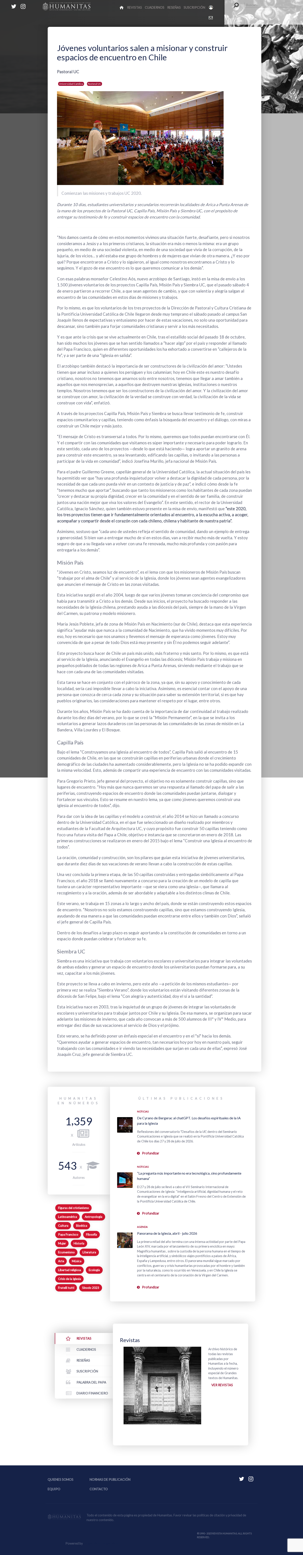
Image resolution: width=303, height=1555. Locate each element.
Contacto (99, 1489)
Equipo (54, 1489)
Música (76, 1261)
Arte (61, 1261)
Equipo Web (101, 1543)
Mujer (62, 1243)
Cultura (63, 1225)
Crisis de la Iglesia (69, 1279)
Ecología (94, 1270)
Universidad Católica (71, 83)
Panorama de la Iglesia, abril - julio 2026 (167, 1233)
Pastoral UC (94, 83)
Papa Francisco (68, 1234)
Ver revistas (222, 1385)
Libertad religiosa (69, 1270)
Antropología (93, 1216)
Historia (79, 1243)
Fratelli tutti (66, 1287)
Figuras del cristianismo (73, 1208)
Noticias (143, 1111)
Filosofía (91, 1234)
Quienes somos (60, 1479)
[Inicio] (122, 7)
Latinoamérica (67, 1216)
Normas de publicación (110, 1479)
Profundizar (150, 1153)
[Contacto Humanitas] (211, 17)
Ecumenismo (66, 1252)
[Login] (211, 7)
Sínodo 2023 (90, 1287)
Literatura (89, 1252)
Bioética (81, 1225)
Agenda (142, 1226)
